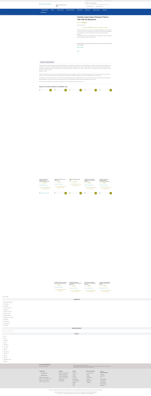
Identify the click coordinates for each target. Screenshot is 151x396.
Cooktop (88, 376)
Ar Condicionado (89, 373)
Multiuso (74, 382)
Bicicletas (104, 9)
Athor (5, 355)
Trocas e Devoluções (88, 0)
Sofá (74, 385)
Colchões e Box (60, 9)
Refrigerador (89, 380)
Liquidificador (103, 382)
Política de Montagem (98, 0)
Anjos (78, 51)
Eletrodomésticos (70, 9)
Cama (74, 374)
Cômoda (74, 376)
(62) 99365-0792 (99, 6)
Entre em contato (80, 47)
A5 (5, 336)
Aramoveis (6, 351)
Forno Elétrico (89, 377)
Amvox (6, 346)
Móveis (52, 9)
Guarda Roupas (76, 380)
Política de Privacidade (63, 373)
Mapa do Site (61, 380)
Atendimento (43, 12)
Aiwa (5, 342)
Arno (5, 353)
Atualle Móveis (7, 359)
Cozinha (74, 377)
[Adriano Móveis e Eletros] (45, 4)
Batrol (5, 361)
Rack (74, 384)
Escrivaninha (75, 379)
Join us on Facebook (81, 1)
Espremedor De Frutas (8, 317)
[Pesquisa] (57, 6)
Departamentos (44, 9)
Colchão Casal (11, 14)
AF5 (5, 338)
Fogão (87, 374)
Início (1, 14)
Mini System (7, 323)
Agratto (6, 340)
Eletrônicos (87, 9)
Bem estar (6, 304)
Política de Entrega (107, 0)
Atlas (5, 357)
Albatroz (6, 344)
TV (100, 377)
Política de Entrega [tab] (50, 62)
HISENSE (6, 319)
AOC (5, 349)
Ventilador (88, 382)
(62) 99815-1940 (90, 6)
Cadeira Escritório (8, 307)
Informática (79, 9)
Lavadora (88, 379)
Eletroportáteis (96, 9)
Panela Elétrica (103, 383)
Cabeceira (75, 373)
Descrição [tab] (43, 62)
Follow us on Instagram (83, 1)
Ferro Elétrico (103, 380)
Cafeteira (6, 309)
